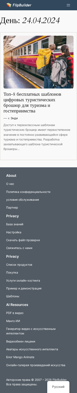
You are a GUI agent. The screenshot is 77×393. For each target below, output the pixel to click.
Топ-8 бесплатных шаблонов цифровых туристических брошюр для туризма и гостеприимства (32, 103)
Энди (14, 118)
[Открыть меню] (68, 5)
